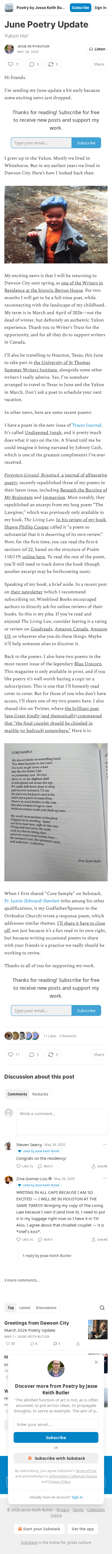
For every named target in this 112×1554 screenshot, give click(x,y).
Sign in (101, 7)
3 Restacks (68, 1035)
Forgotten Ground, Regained (31, 475)
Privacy (63, 1509)
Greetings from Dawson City (36, 1323)
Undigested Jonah (43, 432)
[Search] (102, 1307)
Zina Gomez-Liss (31, 1178)
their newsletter (27, 592)
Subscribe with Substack (60, 1458)
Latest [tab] (24, 1307)
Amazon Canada (71, 629)
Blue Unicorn (88, 663)
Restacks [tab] (40, 1094)
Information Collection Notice (73, 1476)
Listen (100, 49)
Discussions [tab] (46, 1307)
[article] (56, 1333)
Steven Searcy (29, 1144)
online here (33, 556)
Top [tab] (11, 1307)
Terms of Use (85, 1470)
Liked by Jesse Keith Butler (41, 1151)
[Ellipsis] (105, 1144)
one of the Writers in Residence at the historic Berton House (53, 287)
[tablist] (27, 1094)
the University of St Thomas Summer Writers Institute (47, 366)
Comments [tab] (17, 1094)
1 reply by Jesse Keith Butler (47, 1255)
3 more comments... (22, 1280)
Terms (78, 1509)
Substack (29, 1542)
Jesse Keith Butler (33, 46)
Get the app (83, 1528)
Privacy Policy (59, 1481)
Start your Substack (41, 1528)
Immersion (54, 497)
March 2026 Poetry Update (29, 1330)
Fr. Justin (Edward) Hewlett (32, 901)
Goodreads (41, 629)
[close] (96, 1362)
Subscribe (80, 7)
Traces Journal (86, 425)
